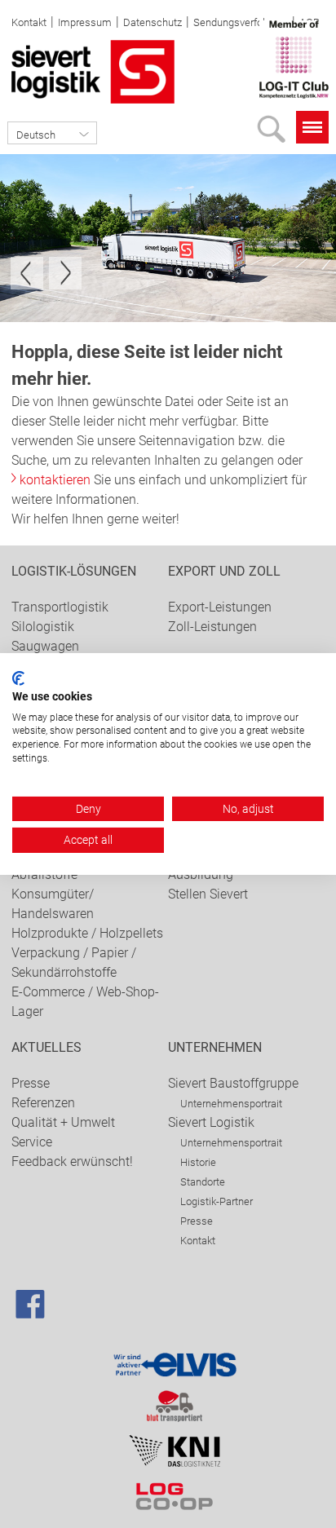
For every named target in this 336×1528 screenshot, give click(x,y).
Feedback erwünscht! (72, 1161)
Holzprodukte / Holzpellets (87, 933)
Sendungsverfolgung (240, 22)
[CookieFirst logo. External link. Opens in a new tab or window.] (18, 678)
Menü (312, 127)
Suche (275, 133)
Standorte (202, 1182)
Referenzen (43, 1103)
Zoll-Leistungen (212, 626)
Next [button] (65, 273)
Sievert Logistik (211, 1122)
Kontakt (28, 22)
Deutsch (35, 135)
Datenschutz (152, 22)
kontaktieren (55, 480)
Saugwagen (45, 646)
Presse (30, 1083)
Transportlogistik (59, 607)
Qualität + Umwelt (63, 1122)
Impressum (85, 22)
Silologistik (42, 626)
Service (31, 1142)
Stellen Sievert (208, 894)
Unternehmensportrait (231, 1103)
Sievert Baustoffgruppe (233, 1083)
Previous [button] (27, 273)
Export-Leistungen (220, 607)
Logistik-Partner (216, 1201)
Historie (198, 1162)
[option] (168, 238)
